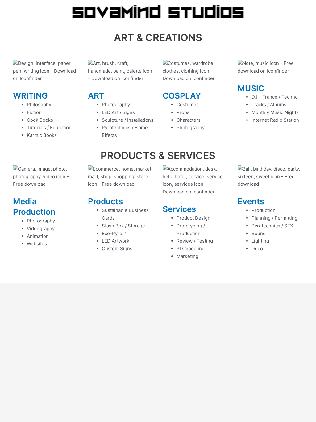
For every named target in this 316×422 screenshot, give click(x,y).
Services (179, 209)
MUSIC (251, 88)
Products (105, 201)
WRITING (30, 95)
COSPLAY (182, 95)
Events (251, 201)
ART (96, 95)
